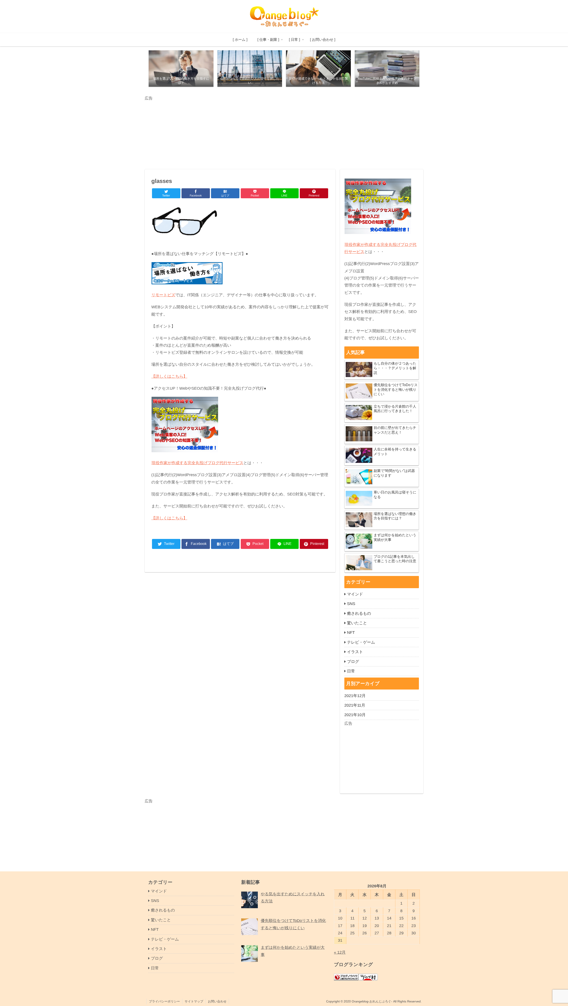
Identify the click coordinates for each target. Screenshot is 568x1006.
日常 (351, 671)
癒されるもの (359, 613)
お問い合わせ (217, 1001)
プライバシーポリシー (164, 1001)
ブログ (353, 661)
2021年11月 (354, 705)
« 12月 (340, 952)
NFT (351, 632)
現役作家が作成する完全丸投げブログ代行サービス (197, 463)
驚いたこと (357, 623)
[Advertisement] (278, 133)
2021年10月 (355, 715)
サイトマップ (194, 1001)
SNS (351, 603)
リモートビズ (163, 295)
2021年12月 (355, 696)
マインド (355, 594)
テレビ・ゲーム (361, 642)
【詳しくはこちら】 (169, 376)
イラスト (355, 652)
